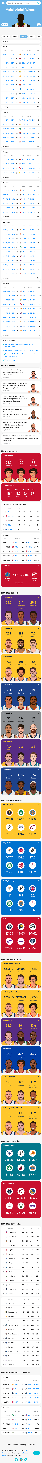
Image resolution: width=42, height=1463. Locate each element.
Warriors (11, 1343)
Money (15, 1445)
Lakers (10, 1316)
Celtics (11, 1237)
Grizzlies (11, 1356)
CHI (23, 59)
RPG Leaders (7, 628)
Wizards (11, 1293)
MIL (23, 67)
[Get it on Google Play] (21, 1459)
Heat (10, 1272)
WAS (30, 1433)
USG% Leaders (8, 1020)
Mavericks (11, 1351)
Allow (36, 1453)
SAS (29, 1389)
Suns (10, 1329)
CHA (30, 547)
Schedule (6, 535)
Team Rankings (8, 485)
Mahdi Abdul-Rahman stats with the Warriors (21, 350)
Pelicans (11, 1347)
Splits (32, 37)
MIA (16, 560)
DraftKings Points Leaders (12, 992)
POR (23, 137)
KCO (23, 85)
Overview (6, 37)
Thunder (11, 1303)
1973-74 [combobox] (5, 41)
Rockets (11, 1321)
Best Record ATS (9, 1145)
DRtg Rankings (8, 843)
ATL (23, 80)
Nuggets (11, 1312)
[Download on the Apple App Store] (16, 1459)
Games (23, 37)
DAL (29, 1393)
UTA (29, 1398)
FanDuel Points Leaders (11, 963)
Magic (10, 529)
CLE (23, 124)
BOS (23, 129)
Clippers (11, 1338)
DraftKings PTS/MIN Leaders (13, 1108)
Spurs (10, 1308)
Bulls (10, 1280)
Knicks (7, 578)
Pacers (10, 1289)
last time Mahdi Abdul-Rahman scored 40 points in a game (20, 355)
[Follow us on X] (26, 1460)
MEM (30, 1384)
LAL (24, 260)
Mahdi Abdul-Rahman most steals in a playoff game (19, 345)
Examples (31, 1445)
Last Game (7, 566)
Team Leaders (8, 455)
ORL (29, 542)
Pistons (11, 1232)
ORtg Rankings (8, 805)
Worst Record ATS (9, 1183)
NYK (23, 94)
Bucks (10, 1276)
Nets (10, 1285)
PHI (23, 120)
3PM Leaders (7, 741)
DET (23, 102)
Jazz (10, 1364)
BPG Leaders (7, 713)
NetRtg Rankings (9, 881)
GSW (23, 63)
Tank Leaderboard (9, 919)
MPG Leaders (7, 1048)
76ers (10, 525)
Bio (39, 37)
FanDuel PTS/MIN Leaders (12, 1077)
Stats (15, 37)
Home (9, 1445)
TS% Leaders (7, 770)
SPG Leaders (7, 685)
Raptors (11, 516)
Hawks (4, 25)
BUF (23, 89)
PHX (23, 54)
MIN (16, 1393)
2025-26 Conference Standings (14, 504)
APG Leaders (7, 656)
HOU (23, 159)
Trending (22, 1445)
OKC (29, 1402)
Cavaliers (11, 512)
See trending (10, 360)
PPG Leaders (7, 597)
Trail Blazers (12, 1334)
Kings (10, 1360)
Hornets (11, 1267)
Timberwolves (13, 1325)
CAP (24, 326)
